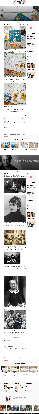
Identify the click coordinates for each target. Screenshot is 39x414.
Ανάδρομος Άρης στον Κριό (23, 118)
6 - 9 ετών (22, 17)
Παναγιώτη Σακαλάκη (12, 413)
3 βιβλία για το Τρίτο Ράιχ (20, 387)
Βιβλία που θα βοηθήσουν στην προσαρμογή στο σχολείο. (24, 149)
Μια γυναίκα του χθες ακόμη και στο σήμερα (8, 118)
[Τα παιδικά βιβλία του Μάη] (33, 145)
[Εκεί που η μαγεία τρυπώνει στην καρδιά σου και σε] (23, 408)
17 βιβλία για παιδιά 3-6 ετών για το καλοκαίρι (5, 149)
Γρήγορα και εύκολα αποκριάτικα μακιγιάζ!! (9, 385)
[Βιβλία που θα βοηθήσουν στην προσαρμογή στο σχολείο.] (24, 145)
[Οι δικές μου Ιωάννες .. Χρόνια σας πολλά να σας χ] (36, 408)
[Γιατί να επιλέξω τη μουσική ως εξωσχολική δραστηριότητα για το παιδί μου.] (31, 74)
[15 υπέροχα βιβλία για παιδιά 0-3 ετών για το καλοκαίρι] (15, 145)
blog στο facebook (18, 111)
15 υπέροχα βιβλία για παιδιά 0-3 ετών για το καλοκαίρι (15, 149)
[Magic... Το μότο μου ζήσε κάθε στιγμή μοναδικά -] (3, 408)
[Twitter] (20, 22)
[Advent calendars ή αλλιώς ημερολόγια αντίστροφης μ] (10, 408)
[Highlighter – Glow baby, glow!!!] (16, 391)
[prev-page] (18, 153)
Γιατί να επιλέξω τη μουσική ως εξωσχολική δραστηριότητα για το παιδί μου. (30, 78)
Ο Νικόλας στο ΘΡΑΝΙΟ (16, 24)
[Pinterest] (21, 22)
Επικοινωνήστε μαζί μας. (15, 400)
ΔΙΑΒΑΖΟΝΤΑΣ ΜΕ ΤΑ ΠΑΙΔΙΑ (18, 17)
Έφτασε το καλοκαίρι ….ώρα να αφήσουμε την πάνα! (21, 385)
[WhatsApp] (23, 22)
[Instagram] (29, 398)
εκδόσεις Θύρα (9, 25)
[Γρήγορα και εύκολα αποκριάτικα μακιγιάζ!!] (31, 66)
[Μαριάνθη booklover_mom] (14, 20)
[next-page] (20, 153)
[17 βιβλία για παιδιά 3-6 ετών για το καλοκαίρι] (5, 145)
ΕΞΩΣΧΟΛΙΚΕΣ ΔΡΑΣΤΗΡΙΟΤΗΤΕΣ (30, 76)
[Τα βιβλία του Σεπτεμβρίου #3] (5, 391)
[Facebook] (19, 22)
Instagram (18, 112)
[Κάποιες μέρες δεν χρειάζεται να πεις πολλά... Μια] (29, 408)
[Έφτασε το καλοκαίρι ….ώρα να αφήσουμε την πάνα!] (16, 386)
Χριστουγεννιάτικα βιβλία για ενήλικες (31, 47)
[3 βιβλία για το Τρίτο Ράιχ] (16, 388)
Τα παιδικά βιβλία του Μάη (30, 59)
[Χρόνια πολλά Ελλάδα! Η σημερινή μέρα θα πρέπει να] (16, 408)
